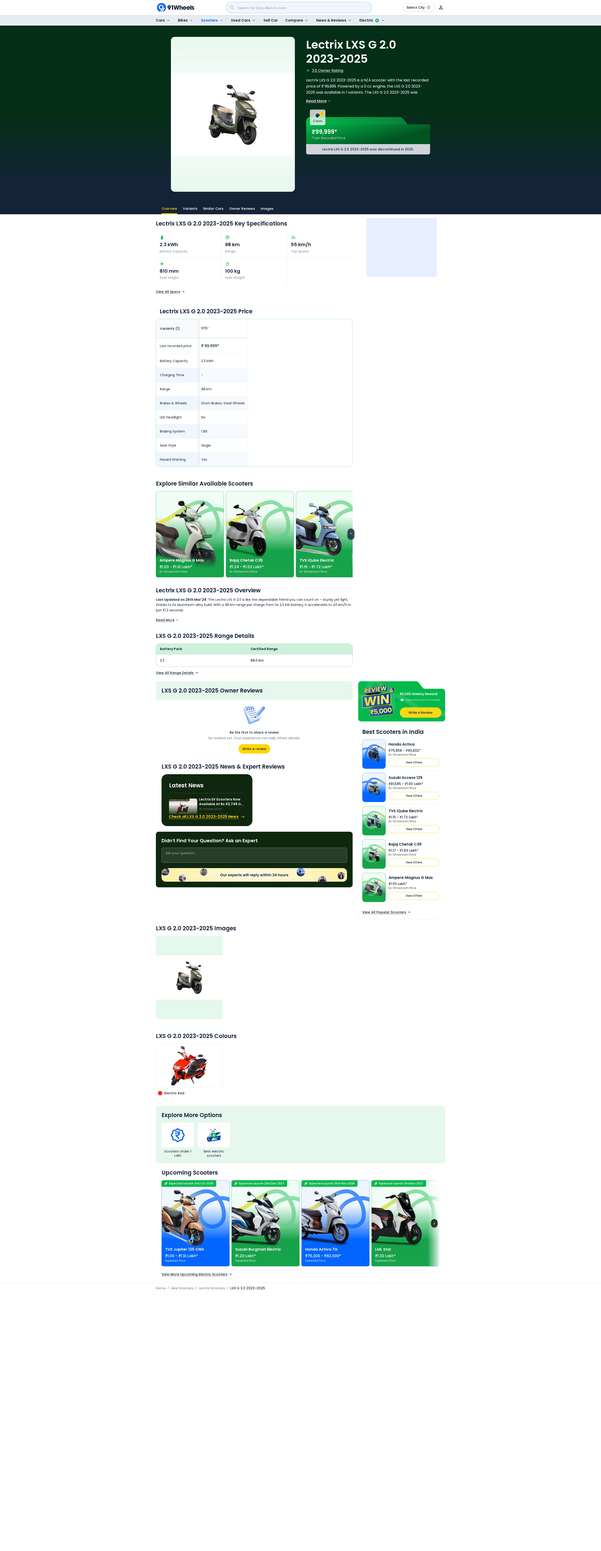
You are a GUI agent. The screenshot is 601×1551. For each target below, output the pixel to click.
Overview (169, 208)
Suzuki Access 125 (406, 777)
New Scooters (182, 1288)
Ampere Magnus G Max (182, 560)
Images (267, 208)
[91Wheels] (175, 7)
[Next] (434, 1223)
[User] (441, 7)
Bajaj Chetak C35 (246, 560)
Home (161, 1288)
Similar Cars (213, 208)
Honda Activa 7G (321, 1249)
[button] (401, 701)
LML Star (383, 1249)
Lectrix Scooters (212, 1288)
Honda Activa (402, 744)
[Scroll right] (350, 534)
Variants (190, 208)
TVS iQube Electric (317, 560)
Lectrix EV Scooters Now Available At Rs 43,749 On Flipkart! (221, 801)
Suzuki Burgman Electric (258, 1249)
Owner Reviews (242, 208)
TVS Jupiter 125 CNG (184, 1249)
